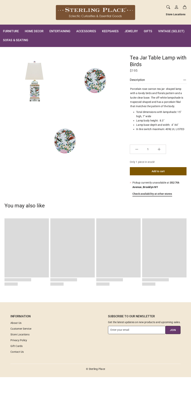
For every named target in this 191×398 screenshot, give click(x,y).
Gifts (148, 31)
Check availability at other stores (152, 193)
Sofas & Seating (15, 40)
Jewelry (131, 31)
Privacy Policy (18, 340)
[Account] (176, 7)
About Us (15, 322)
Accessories (86, 31)
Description (137, 80)
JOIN (173, 329)
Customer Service (20, 328)
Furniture (11, 31)
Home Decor (34, 31)
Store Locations (175, 14)
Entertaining (59, 31)
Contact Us (17, 351)
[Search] (168, 7)
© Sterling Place (95, 368)
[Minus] (136, 149)
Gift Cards (16, 346)
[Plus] (159, 149)
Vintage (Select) (171, 31)
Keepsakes (110, 31)
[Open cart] (185, 7)
